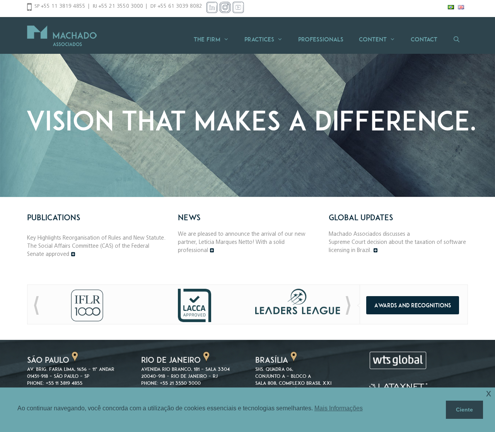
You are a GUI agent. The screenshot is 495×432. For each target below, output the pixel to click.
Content (373, 39)
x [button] (488, 393)
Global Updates (361, 217)
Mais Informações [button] (338, 408)
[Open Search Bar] (456, 39)
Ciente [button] (464, 409)
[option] (247, 107)
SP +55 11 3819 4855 (59, 6)
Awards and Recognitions (412, 305)
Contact (424, 39)
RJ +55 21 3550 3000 (118, 6)
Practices (259, 39)
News (189, 217)
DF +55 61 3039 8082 (176, 6)
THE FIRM (207, 39)
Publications (53, 217)
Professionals (320, 39)
